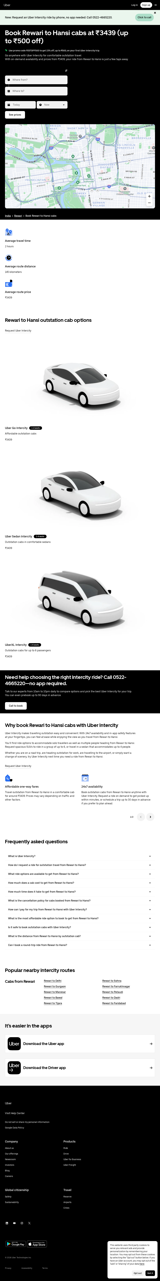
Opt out (138, 1273)
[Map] (80, 166)
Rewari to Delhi (52, 980)
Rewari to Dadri (111, 997)
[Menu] (155, 5)
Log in (134, 5)
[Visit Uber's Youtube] (14, 1223)
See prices (15, 114)
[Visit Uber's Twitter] (29, 1223)
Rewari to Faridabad (114, 1003)
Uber (7, 5)
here (142, 1264)
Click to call (144, 17)
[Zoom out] (149, 203)
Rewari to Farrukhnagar (116, 986)
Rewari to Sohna (111, 980)
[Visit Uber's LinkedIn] (7, 1223)
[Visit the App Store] (37, 1244)
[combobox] (12, 80)
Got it (150, 1273)
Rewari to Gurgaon (55, 986)
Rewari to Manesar (55, 992)
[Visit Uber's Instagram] (22, 1223)
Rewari (18, 215)
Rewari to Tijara (53, 1003)
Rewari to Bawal (53, 997)
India (8, 215)
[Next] (150, 817)
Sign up (146, 5)
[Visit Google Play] (16, 1244)
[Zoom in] (149, 196)
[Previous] (141, 817)
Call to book (16, 705)
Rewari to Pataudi (112, 992)
